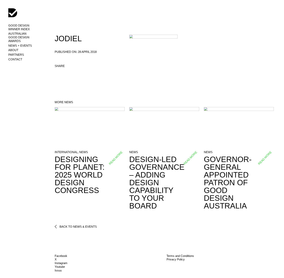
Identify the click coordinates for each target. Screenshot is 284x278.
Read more (115, 157)
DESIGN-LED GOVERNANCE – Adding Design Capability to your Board (157, 182)
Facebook (61, 255)
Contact (15, 59)
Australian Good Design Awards (18, 37)
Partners (16, 54)
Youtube (60, 266)
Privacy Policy (176, 259)
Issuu (58, 270)
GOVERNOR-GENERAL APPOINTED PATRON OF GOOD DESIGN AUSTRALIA (228, 182)
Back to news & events (78, 226)
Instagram (61, 263)
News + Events (20, 45)
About (13, 50)
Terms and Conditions (180, 255)
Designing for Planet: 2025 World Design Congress (80, 175)
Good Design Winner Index (19, 27)
